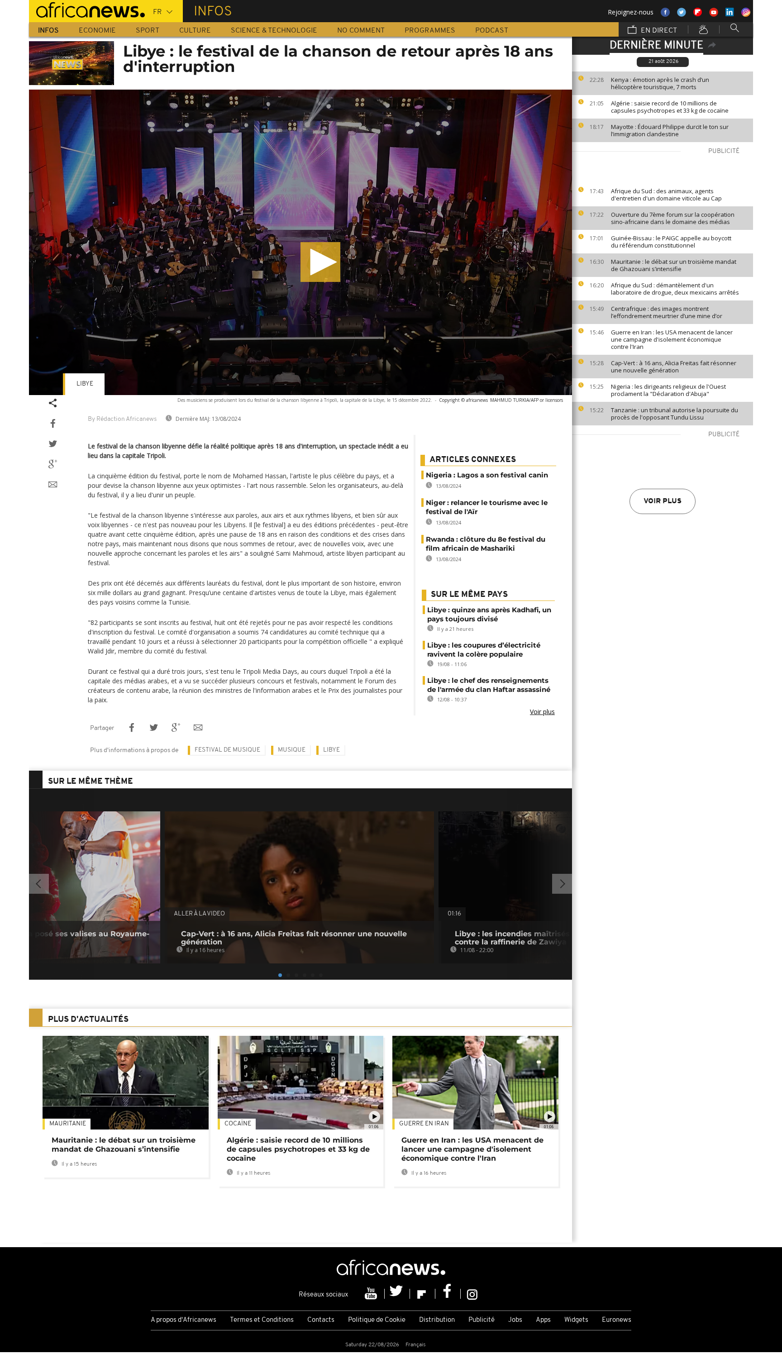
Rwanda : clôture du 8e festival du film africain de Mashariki (485, 544)
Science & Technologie (274, 30)
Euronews (616, 1320)
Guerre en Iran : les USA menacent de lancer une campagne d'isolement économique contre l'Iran (672, 339)
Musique (291, 750)
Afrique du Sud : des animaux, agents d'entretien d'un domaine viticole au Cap (666, 194)
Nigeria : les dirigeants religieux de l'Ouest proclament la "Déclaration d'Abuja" (668, 390)
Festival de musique (227, 750)
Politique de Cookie (376, 1320)
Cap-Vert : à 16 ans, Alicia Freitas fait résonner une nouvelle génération (673, 366)
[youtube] (372, 1294)
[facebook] (448, 1294)
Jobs (515, 1320)
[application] (300, 242)
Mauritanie (67, 1123)
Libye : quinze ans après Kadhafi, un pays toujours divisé (489, 614)
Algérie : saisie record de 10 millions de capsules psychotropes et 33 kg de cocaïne (670, 107)
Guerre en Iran (424, 1123)
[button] (320, 262)
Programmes (430, 30)
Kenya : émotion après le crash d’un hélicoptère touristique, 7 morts (660, 83)
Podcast (491, 30)
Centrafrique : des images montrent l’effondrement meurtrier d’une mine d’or (666, 312)
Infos (48, 30)
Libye (84, 384)
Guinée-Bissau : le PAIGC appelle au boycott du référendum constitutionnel (671, 241)
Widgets (576, 1320)
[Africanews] (87, 9)
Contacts (320, 1320)
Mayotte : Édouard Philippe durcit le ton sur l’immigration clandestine (670, 130)
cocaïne (237, 1123)
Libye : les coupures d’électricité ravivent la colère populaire (483, 649)
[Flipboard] (422, 1294)
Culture (195, 30)
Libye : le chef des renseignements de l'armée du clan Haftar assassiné (488, 685)
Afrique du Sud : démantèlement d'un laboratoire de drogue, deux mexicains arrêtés (675, 288)
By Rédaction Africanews (122, 419)
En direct (658, 30)
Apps (543, 1320)
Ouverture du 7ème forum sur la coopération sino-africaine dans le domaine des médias (672, 218)
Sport (147, 30)
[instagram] (472, 1294)
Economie (97, 30)
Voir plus (663, 501)
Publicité (481, 1320)
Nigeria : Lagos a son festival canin (487, 475)
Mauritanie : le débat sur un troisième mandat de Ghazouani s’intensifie (673, 265)
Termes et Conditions (262, 1320)
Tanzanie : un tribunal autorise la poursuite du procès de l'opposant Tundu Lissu (674, 413)
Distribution (437, 1320)
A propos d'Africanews (183, 1320)
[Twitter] (397, 1294)
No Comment (361, 30)
